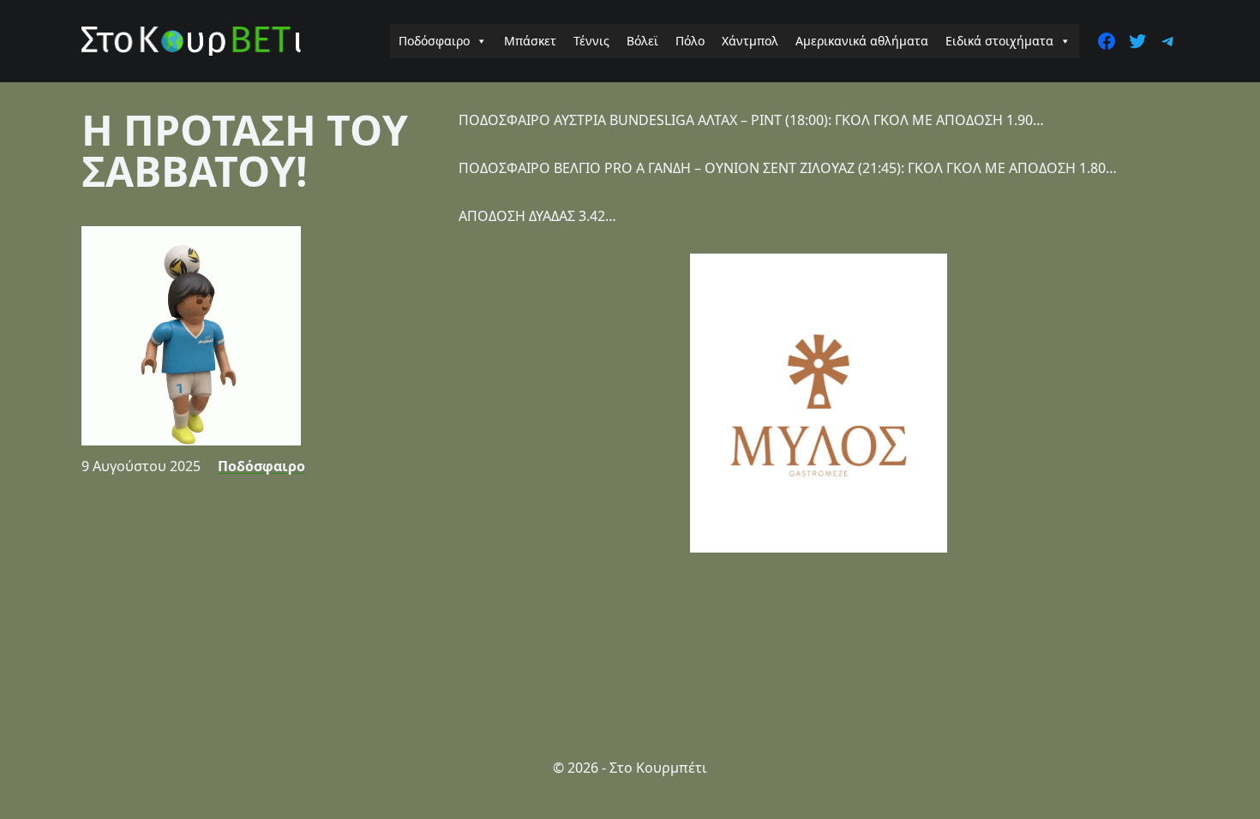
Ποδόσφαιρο (434, 41)
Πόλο (690, 41)
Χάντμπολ (750, 41)
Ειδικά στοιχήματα (999, 41)
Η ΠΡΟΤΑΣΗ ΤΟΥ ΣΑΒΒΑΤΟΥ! (244, 150)
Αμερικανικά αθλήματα (861, 41)
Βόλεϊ (642, 41)
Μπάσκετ (530, 41)
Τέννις (591, 41)
